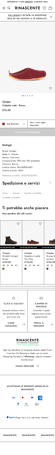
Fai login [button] (14, 15)
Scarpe (16, 193)
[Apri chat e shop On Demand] (28, 342)
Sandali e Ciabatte (32, 193)
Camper (6, 101)
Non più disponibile (27, 132)
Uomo (5, 193)
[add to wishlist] (50, 88)
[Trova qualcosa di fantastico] (10, 8)
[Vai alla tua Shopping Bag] (50, 8)
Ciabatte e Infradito (11, 197)
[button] (45, 8)
